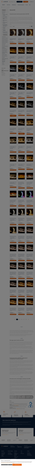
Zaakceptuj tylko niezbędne (5, 464)
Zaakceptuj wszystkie (17, 464)
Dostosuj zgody (10, 464)
